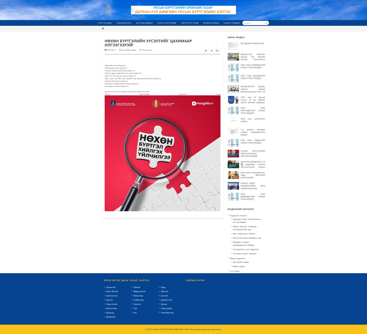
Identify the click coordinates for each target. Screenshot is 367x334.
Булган (109, 299)
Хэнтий (164, 295)
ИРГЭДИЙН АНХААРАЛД (252, 43)
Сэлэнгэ (137, 304)
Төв (135, 308)
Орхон (164, 304)
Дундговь (110, 316)
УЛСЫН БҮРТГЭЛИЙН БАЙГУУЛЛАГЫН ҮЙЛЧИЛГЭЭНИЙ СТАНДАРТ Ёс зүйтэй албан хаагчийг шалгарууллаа (253, 157)
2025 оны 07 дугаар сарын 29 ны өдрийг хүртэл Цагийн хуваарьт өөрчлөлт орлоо (253, 101)
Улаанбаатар (167, 312)
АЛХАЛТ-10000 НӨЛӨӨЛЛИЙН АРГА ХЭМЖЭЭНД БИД (253, 186)
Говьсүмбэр (166, 308)
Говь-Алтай (111, 304)
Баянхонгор (112, 295)
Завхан (136, 287)
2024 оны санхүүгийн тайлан (253, 120)
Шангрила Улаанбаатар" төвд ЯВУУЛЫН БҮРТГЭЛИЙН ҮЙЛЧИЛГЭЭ (253, 176)
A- (206, 50)
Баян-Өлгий (112, 291)
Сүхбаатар (138, 299)
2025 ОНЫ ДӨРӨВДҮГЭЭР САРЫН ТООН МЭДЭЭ (253, 196)
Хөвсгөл (164, 291)
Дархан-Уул (166, 299)
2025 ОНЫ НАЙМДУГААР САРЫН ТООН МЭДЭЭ (253, 66)
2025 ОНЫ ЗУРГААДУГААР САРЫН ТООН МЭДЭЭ (253, 110)
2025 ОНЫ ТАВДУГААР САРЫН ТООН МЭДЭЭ (253, 141)
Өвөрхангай (139, 291)
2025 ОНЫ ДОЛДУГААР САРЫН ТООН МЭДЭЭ (253, 77)
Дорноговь (111, 308)
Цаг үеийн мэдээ (128, 50)
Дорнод (110, 312)
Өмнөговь (138, 295)
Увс (135, 312)
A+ (217, 50)
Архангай (111, 287)
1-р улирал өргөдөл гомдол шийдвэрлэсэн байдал (253, 132)
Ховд (163, 287)
